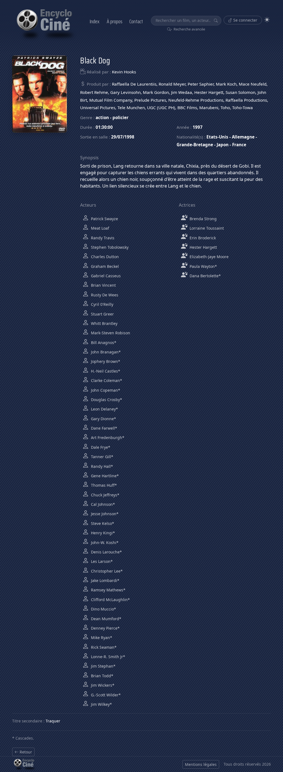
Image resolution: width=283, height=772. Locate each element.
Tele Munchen (131, 107)
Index (94, 21)
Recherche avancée (189, 29)
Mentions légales (201, 764)
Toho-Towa (242, 107)
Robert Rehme (94, 92)
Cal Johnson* (102, 504)
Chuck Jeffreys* (104, 494)
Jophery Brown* (105, 361)
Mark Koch (226, 84)
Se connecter (244, 20)
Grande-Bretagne (195, 144)
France (239, 144)
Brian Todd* (101, 675)
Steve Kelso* (102, 523)
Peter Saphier (201, 84)
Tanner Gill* (101, 456)
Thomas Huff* (103, 485)
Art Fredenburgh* (107, 437)
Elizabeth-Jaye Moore (208, 256)
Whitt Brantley (103, 323)
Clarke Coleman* (106, 380)
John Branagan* (105, 352)
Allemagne (243, 137)
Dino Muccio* (103, 609)
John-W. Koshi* (104, 542)
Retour (25, 752)
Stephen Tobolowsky (109, 247)
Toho (225, 107)
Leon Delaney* (104, 409)
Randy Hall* (101, 466)
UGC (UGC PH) (161, 107)
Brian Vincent (103, 285)
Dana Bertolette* (204, 275)
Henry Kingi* (102, 532)
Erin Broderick (202, 237)
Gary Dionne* (103, 418)
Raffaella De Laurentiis (134, 84)
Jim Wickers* (102, 685)
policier (120, 117)
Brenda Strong (202, 218)
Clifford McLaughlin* (110, 599)
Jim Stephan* (103, 666)
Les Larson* (101, 561)
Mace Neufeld (252, 84)
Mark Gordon (156, 92)
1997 (198, 127)
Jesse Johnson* (104, 513)
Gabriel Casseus (105, 275)
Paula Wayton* (202, 266)
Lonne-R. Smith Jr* (107, 656)
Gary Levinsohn (125, 92)
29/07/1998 (122, 137)
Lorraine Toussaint (206, 228)
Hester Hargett (208, 92)
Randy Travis (102, 237)
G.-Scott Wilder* (105, 694)
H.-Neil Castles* (105, 371)
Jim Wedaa (181, 92)
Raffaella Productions (246, 100)
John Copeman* (105, 390)
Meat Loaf (99, 228)
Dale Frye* (100, 447)
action (102, 117)
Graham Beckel (104, 266)
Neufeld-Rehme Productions (195, 100)
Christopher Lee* (106, 571)
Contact (136, 21)
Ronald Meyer (172, 84)
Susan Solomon (240, 92)
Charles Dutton (104, 256)
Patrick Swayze (104, 218)
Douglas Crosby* (106, 399)
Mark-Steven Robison (110, 332)
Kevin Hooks (124, 72)
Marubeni (208, 107)
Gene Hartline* (104, 475)
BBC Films (187, 107)
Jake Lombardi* (104, 580)
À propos (114, 21)
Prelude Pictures (150, 100)
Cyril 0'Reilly (101, 304)
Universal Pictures (97, 107)
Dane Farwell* (103, 428)
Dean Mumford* (105, 618)
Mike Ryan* (101, 637)
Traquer (53, 721)
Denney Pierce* (105, 628)
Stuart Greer (102, 314)
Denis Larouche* (106, 552)
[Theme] (267, 20)
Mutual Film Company (110, 100)
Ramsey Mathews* (107, 590)
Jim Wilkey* (101, 704)
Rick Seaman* (103, 647)
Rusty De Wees (104, 294)
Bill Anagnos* (103, 342)
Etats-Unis (217, 137)
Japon (223, 144)
